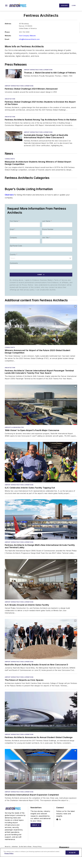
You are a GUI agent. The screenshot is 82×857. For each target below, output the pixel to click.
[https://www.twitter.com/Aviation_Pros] (60, 819)
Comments (14, 263)
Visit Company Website (27, 35)
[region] (41, 852)
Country (13, 254)
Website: (8, 35)
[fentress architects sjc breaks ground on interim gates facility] (41, 579)
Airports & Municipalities (14, 427)
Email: (7, 39)
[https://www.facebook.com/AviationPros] (57, 819)
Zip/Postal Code (16, 246)
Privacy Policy (37, 846)
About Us (7, 846)
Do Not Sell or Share (25, 846)
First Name (14, 221)
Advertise (15, 846)
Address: (8, 23)
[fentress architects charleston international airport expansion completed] (41, 769)
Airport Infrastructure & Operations (38, 69)
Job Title (46, 237)
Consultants (10, 159)
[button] (6, 5)
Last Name (47, 221)
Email (12, 229)
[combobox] (41, 258)
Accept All (72, 852)
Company (13, 237)
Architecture (10, 99)
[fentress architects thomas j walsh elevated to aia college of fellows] (13, 74)
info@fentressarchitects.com (29, 39)
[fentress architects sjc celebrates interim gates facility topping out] (41, 462)
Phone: (7, 32)
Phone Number (47, 229)
